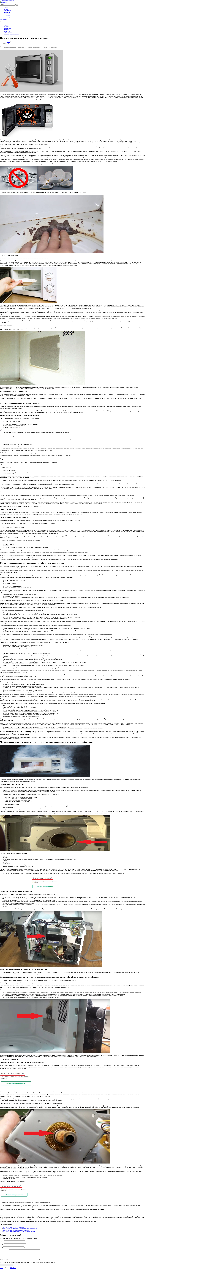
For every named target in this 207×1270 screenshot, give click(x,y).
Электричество (8, 15)
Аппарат (6, 7)
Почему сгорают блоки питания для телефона (16, 1230)
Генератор (6, 9)
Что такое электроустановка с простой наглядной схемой (19, 1231)
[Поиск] (16, 5)
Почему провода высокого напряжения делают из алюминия (20, 1228)
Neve (1, 1268)
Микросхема (7, 12)
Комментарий (4, 1259)
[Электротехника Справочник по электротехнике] (4, 2)
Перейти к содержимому (7, 0)
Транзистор (7, 13)
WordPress (13, 1268)
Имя (1, 1241)
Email (2, 1244)
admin (8, 42)
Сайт (1, 1247)
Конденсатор (7, 10)
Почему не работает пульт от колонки (13, 1227)
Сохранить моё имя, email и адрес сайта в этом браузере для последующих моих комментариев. (28, 1262)
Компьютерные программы (11, 17)
